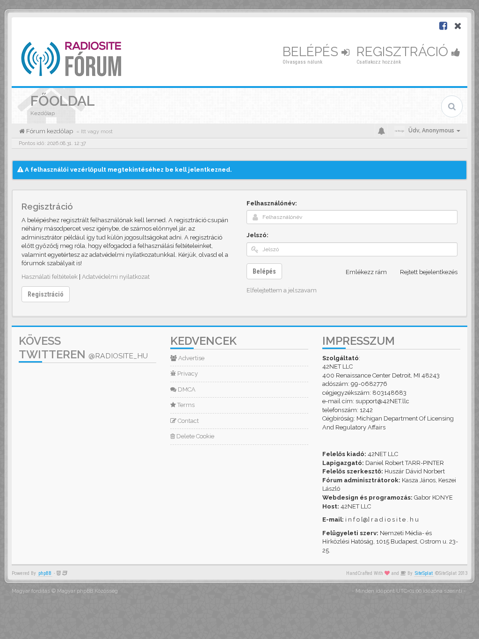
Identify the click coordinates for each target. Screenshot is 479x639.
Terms (185, 404)
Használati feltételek (50, 276)
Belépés (312, 51)
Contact (187, 420)
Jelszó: (258, 235)
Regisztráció (403, 51)
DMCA (186, 389)
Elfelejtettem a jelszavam (282, 290)
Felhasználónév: (272, 203)
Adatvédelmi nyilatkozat (116, 276)
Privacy (187, 373)
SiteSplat (424, 573)
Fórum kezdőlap (49, 131)
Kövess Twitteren (83, 347)
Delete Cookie (194, 436)
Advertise (190, 358)
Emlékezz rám (366, 272)
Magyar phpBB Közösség (87, 591)
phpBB (44, 573)
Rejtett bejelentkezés (428, 272)
